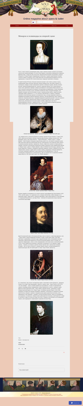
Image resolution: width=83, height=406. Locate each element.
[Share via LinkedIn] (25, 348)
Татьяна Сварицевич (46, 392)
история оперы (21, 344)
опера (19, 342)
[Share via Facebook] (19, 348)
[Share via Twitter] (22, 348)
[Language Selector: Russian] (34, 22)
